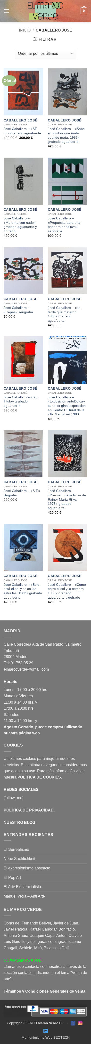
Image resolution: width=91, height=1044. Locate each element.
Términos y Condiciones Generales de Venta (44, 991)
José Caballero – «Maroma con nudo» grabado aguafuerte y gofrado (20, 225)
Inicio (25, 30)
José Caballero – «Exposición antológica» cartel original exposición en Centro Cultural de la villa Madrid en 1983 (67, 405)
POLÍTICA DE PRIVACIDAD (29, 810)
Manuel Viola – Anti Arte (24, 896)
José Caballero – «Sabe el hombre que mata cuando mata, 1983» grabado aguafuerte (66, 135)
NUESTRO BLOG (19, 822)
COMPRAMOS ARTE (22, 960)
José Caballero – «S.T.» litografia (22, 493)
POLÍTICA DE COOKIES (39, 777)
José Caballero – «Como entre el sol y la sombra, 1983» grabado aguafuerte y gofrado (67, 591)
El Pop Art (12, 877)
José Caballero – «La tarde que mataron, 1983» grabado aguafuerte (64, 314)
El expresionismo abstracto (27, 868)
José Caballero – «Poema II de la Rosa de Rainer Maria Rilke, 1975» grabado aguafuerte (67, 499)
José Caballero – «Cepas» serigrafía (18, 310)
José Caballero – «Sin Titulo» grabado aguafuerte (20, 401)
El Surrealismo (16, 849)
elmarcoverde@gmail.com (26, 669)
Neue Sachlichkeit (19, 859)
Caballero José (20, 120)
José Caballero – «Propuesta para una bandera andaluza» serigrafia (64, 225)
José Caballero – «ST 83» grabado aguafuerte (22, 131)
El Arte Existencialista (22, 887)
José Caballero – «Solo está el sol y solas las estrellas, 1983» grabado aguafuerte (23, 591)
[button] (6, 11)
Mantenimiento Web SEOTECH (46, 1037)
